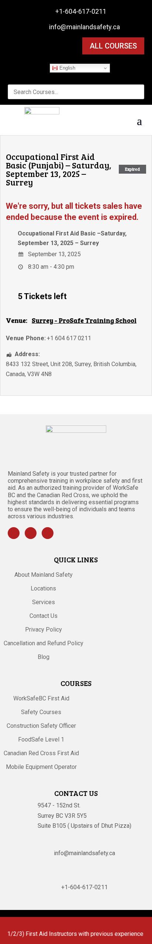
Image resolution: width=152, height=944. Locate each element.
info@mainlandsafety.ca (84, 27)
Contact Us (44, 616)
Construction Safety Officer (41, 726)
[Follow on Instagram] (31, 533)
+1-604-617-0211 (80, 11)
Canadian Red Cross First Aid (41, 754)
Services (43, 603)
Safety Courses (41, 713)
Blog (43, 657)
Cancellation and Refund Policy (43, 644)
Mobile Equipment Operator (41, 767)
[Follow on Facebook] (14, 533)
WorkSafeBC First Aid (41, 699)
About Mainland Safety (43, 575)
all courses (113, 45)
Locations (43, 589)
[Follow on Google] (47, 533)
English (66, 68)
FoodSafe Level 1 (41, 740)
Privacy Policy (43, 630)
